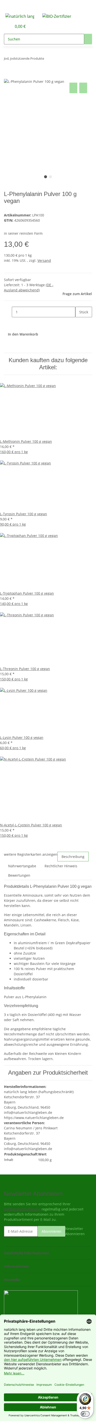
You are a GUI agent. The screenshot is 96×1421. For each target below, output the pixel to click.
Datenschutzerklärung (22, 1209)
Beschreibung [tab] (73, 856)
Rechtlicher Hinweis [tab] (61, 866)
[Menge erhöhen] (79, 322)
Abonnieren (51, 1231)
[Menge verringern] (8, 312)
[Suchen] (88, 39)
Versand (44, 260)
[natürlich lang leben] (20, 16)
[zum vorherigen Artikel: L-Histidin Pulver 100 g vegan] (48, 59)
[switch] (85, 1414)
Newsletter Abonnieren (75, 1231)
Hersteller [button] (13, 1279)
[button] (2, 26)
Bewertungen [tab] (19, 875)
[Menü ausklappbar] (10, 5)
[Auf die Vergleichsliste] (73, 88)
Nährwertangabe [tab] (22, 866)
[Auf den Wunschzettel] (83, 88)
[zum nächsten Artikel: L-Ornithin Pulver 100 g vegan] (57, 59)
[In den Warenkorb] (8, 76)
